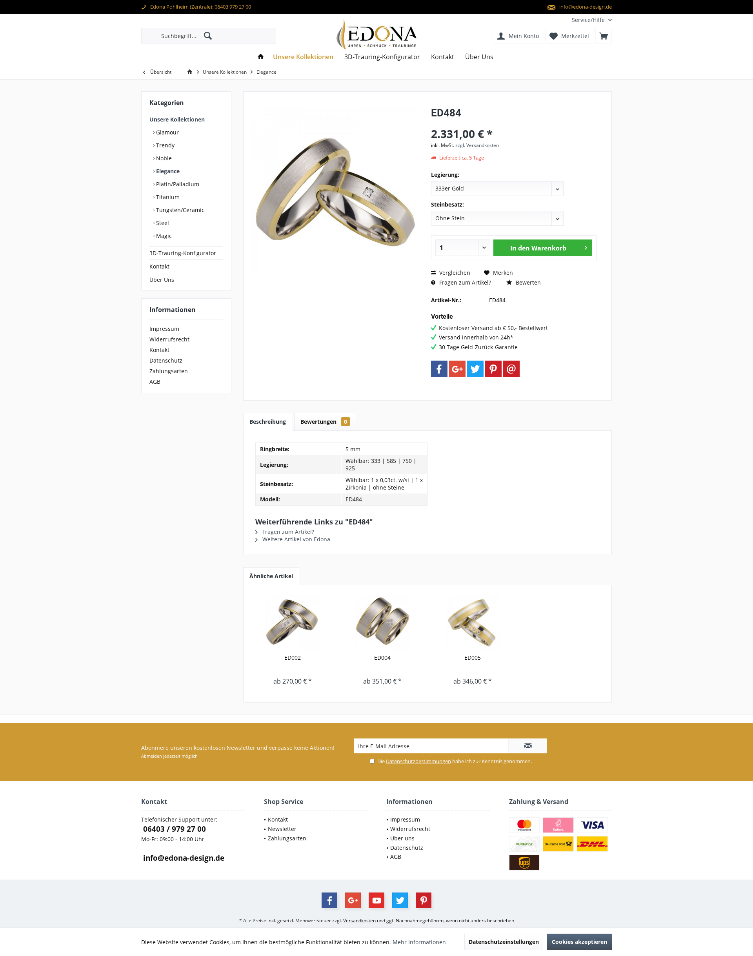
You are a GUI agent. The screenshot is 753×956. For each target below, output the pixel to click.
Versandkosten (359, 920)
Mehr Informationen (419, 942)
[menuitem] (589, 20)
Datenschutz (165, 360)
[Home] (260, 57)
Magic (163, 235)
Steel (162, 223)
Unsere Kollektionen (177, 119)
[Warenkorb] (603, 36)
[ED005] (472, 622)
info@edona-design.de (182, 858)
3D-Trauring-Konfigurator (182, 253)
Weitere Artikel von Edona (295, 539)
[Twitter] (475, 369)
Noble (163, 158)
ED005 (472, 657)
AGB (154, 381)
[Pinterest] (493, 369)
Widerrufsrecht (169, 339)
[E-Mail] (511, 369)
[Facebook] (439, 369)
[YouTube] (376, 900)
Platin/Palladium (177, 184)
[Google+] (457, 369)
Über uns (402, 838)
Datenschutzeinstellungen (504, 941)
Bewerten (527, 282)
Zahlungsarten (168, 371)
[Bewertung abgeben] (514, 123)
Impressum (164, 328)
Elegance (167, 171)
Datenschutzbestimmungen (418, 761)
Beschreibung (267, 421)
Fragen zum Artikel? (464, 282)
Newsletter (282, 829)
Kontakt (159, 266)
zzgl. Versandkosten (477, 145)
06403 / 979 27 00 (173, 829)
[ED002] (292, 622)
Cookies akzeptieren (579, 941)
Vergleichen (454, 272)
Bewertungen (323, 421)
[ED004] (383, 622)
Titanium (167, 197)
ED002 (292, 657)
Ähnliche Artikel (271, 576)
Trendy (165, 145)
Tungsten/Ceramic (179, 210)
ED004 (382, 657)
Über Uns (161, 279)
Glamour (167, 132)
